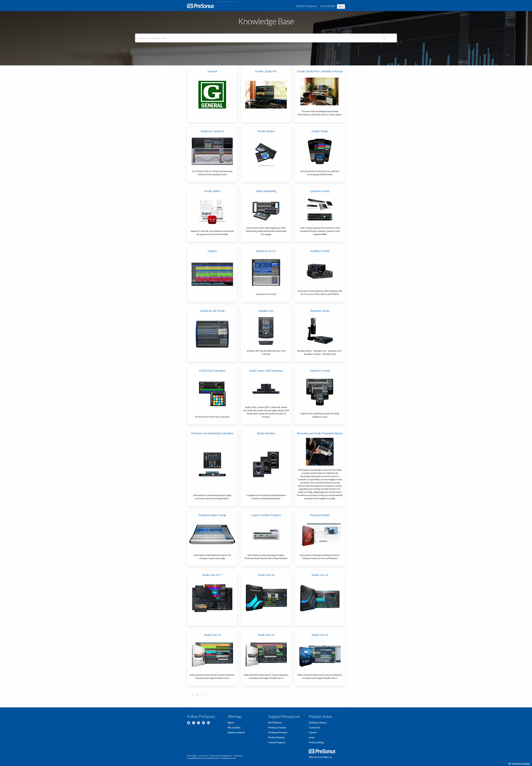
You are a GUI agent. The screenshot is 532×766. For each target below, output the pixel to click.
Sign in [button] (340, 6)
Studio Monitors (266, 433)
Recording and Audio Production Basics (320, 433)
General (212, 71)
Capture (212, 251)
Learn (312, 737)
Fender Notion (212, 191)
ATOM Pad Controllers (212, 370)
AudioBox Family (320, 251)
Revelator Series (319, 310)
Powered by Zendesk (521, 763)
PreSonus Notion (320, 515)
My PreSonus (275, 722)
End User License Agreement (221, 756)
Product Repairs (276, 737)
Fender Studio (320, 131)
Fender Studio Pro (266, 71)
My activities (327, 6)
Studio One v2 (319, 634)
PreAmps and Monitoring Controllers (212, 433)
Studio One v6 (266, 575)
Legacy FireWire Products (266, 515)
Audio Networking (266, 191)
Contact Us (314, 727)
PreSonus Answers (277, 732)
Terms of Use (203, 756)
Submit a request (306, 6)
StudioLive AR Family (212, 310)
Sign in (231, 722)
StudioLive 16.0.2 (266, 251)
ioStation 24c (266, 310)
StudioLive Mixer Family (212, 515)
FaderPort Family (320, 370)
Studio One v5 (319, 575)
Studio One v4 (212, 634)
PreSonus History (318, 722)
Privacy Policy (192, 756)
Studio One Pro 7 (212, 575)
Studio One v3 (266, 634)
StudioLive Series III (212, 131)
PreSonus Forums (277, 727)
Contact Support (276, 742)
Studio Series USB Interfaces (266, 370)
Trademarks (238, 756)
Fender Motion (266, 131)
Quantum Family (319, 191)
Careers (313, 732)
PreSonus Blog (316, 742)
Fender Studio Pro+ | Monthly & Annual (319, 71)
